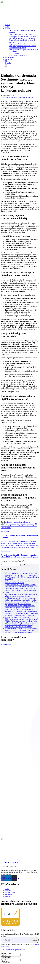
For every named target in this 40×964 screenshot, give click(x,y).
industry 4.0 (27, 522)
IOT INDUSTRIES (9, 862)
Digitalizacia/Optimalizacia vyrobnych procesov (17, 97)
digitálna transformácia (14, 522)
